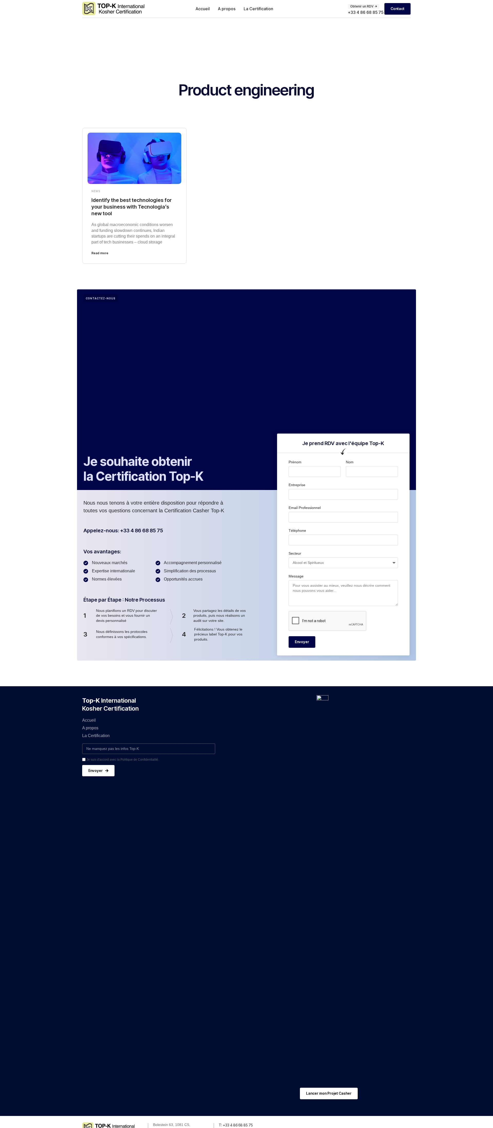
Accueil (203, 8)
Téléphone (297, 530)
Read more (99, 253)
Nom (350, 462)
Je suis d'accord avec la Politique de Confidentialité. (123, 759)
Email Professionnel (305, 508)
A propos (226, 8)
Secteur (295, 553)
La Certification (258, 8)
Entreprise (297, 485)
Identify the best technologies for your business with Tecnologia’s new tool (131, 207)
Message (296, 576)
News (95, 191)
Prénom (295, 462)
